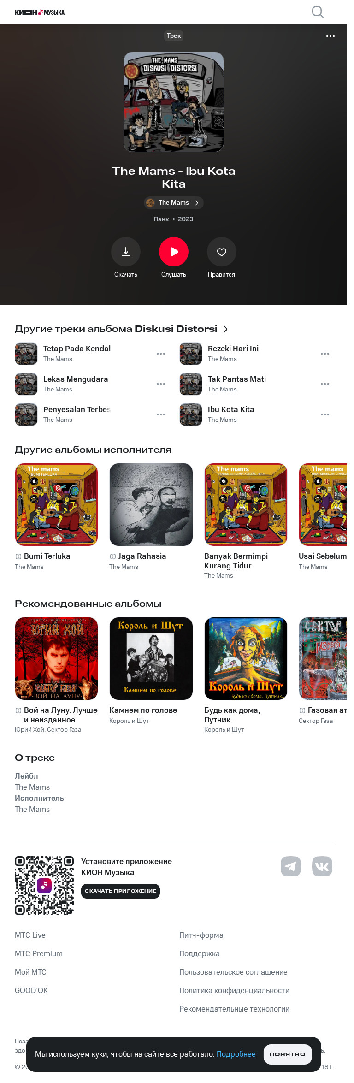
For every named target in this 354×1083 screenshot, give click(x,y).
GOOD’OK (31, 990)
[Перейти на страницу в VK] (322, 866)
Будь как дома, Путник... (232, 715)
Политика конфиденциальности (234, 990)
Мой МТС (31, 972)
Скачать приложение (120, 891)
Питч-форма (201, 935)
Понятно (287, 1055)
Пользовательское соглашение (233, 972)
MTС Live (30, 935)
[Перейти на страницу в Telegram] (291, 866)
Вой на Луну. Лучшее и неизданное (62, 715)
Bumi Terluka (47, 556)
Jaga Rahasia (142, 556)
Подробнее (236, 1054)
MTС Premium (39, 953)
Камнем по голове (143, 710)
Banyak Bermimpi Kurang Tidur (236, 561)
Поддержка (199, 953)
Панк (161, 219)
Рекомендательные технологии (234, 1009)
